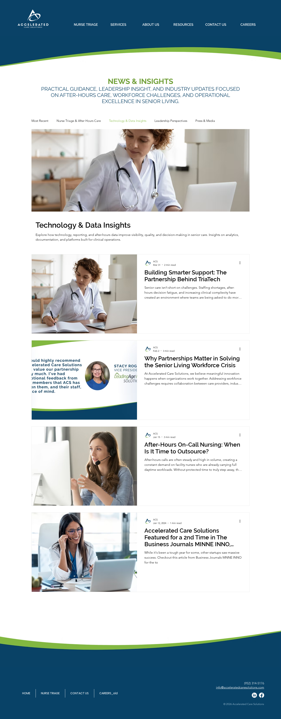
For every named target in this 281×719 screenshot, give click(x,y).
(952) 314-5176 (254, 683)
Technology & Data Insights (127, 121)
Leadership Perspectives (170, 121)
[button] (118, 25)
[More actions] (241, 262)
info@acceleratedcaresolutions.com (240, 687)
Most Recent (39, 121)
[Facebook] (261, 695)
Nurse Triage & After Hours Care (79, 121)
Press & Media (205, 121)
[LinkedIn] (254, 695)
